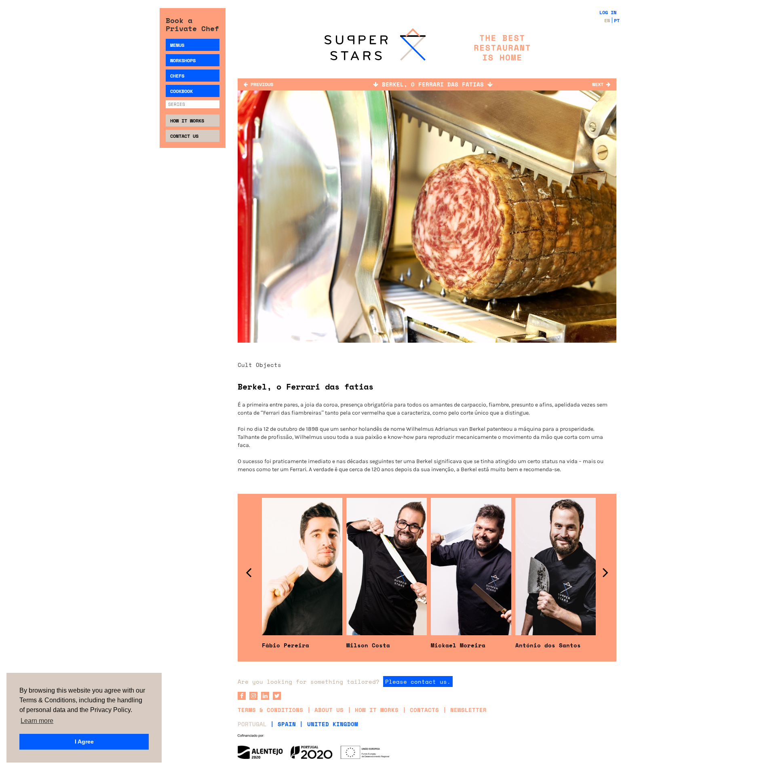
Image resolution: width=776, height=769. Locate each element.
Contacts (424, 710)
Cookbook (181, 91)
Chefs (177, 75)
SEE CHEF (302, 508)
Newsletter (468, 710)
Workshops (183, 60)
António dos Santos (548, 645)
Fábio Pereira (285, 645)
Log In (607, 12)
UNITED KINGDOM (332, 724)
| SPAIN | (286, 724)
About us (329, 710)
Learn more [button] (37, 720)
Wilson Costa (368, 645)
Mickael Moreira (458, 645)
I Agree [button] (84, 741)
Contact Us (184, 136)
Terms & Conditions (270, 710)
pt (617, 20)
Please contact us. (418, 681)
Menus (177, 45)
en (607, 20)
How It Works (187, 120)
